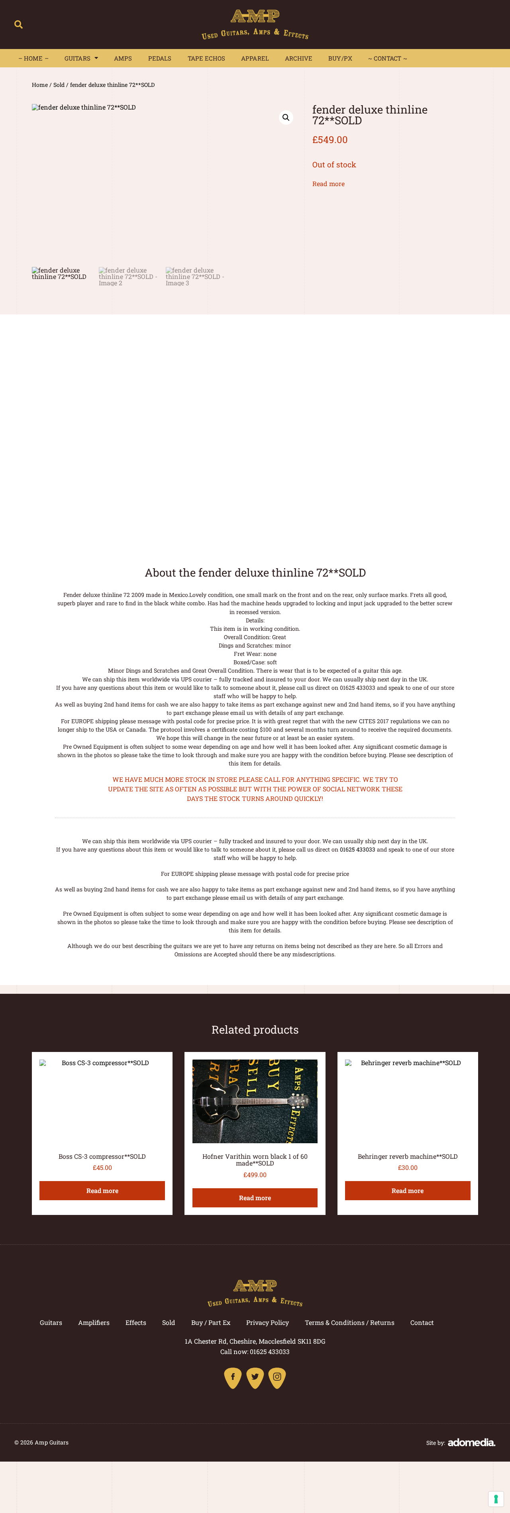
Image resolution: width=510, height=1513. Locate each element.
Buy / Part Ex (210, 1322)
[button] (18, 24)
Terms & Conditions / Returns (349, 1322)
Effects (136, 1322)
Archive (298, 58)
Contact (422, 1322)
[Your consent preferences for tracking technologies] (496, 1499)
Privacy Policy (267, 1322)
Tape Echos (207, 58)
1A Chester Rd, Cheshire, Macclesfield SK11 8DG (255, 1341)
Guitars (77, 58)
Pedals (160, 58)
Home (40, 84)
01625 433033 (357, 849)
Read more (328, 183)
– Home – (33, 58)
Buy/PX (340, 58)
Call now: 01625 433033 (255, 1351)
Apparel (255, 58)
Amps (123, 58)
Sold (59, 84)
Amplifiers (94, 1322)
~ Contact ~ (387, 58)
